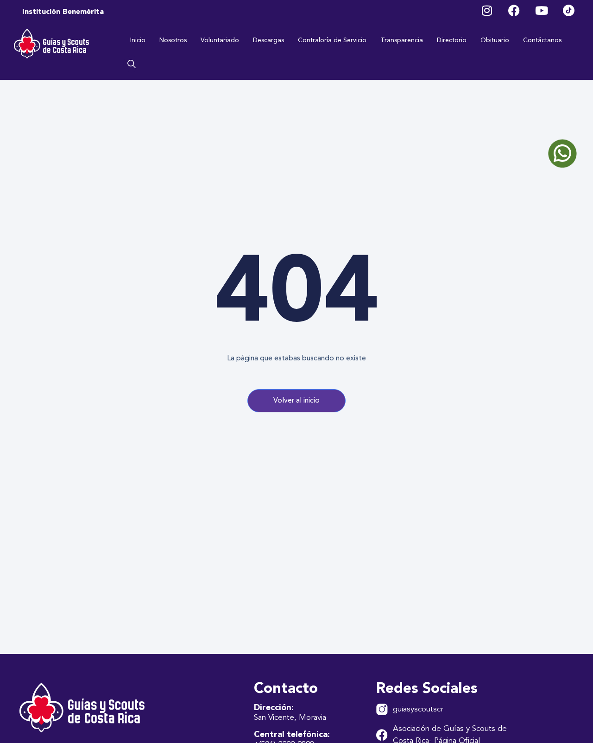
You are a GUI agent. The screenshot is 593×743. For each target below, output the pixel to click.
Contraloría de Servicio (332, 40)
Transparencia (401, 40)
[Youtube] (541, 10)
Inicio (137, 40)
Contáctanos (542, 40)
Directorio (452, 40)
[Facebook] (514, 10)
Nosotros (173, 40)
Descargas (268, 40)
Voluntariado (220, 40)
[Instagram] (486, 10)
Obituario (494, 40)
